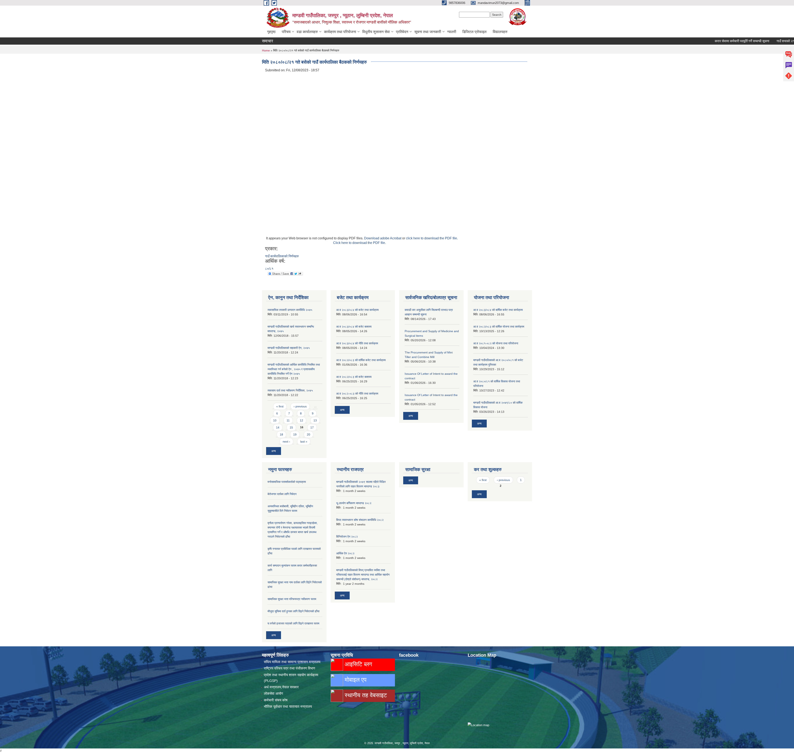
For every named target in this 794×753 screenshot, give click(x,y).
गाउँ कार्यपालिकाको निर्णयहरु (282, 256)
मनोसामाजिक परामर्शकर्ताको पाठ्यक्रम (287, 481)
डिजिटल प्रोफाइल (474, 32)
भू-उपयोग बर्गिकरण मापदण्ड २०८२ (353, 503)
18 (281, 434)
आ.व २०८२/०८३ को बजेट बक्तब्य (354, 376)
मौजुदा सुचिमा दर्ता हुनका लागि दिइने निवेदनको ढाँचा (293, 611)
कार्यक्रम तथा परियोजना (340, 32)
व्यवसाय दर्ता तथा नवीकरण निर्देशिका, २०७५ (290, 390)
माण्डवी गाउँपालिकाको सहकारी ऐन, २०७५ (289, 348)
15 (291, 427)
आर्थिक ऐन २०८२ (345, 553)
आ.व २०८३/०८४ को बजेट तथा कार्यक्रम (357, 309)
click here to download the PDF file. (432, 238)
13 (315, 420)
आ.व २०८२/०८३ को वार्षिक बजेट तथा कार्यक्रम (361, 360)
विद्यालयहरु (500, 32)
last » (303, 441)
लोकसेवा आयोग (273, 694)
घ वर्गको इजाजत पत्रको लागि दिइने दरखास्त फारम (293, 623)
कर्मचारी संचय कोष (275, 700)
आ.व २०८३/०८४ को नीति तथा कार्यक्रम (357, 343)
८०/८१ (269, 268)
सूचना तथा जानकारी (427, 32)
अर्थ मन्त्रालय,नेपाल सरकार (281, 687)
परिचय (286, 32)
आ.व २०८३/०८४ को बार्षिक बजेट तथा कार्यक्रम (498, 309)
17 (312, 427)
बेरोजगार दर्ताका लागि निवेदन (282, 494)
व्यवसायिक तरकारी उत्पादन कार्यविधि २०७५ (290, 309)
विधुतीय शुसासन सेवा (376, 32)
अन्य (273, 451)
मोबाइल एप (354, 680)
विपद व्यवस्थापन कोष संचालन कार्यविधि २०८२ (360, 519)
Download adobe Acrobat (383, 238)
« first (279, 406)
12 (301, 420)
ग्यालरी (451, 32)
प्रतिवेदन (402, 32)
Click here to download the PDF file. (359, 243)
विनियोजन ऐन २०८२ (347, 536)
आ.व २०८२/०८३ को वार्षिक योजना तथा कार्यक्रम (498, 326)
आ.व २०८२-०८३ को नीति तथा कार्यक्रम (357, 393)
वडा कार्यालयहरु (307, 32)
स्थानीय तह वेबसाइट (365, 695)
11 (288, 420)
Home (266, 50)
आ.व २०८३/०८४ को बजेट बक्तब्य (354, 326)
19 (295, 434)
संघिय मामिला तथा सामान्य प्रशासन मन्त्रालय (292, 662)
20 (308, 434)
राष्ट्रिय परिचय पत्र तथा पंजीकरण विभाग (289, 668)
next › (286, 441)
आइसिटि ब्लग (357, 664)
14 (277, 427)
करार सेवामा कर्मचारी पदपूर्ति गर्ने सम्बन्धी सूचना (719, 41)
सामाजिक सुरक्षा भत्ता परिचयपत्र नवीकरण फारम (292, 599)
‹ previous (300, 406)
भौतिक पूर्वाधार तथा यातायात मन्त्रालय (288, 707)
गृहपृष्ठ (271, 32)
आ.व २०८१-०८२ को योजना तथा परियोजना (495, 343)
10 (274, 420)
